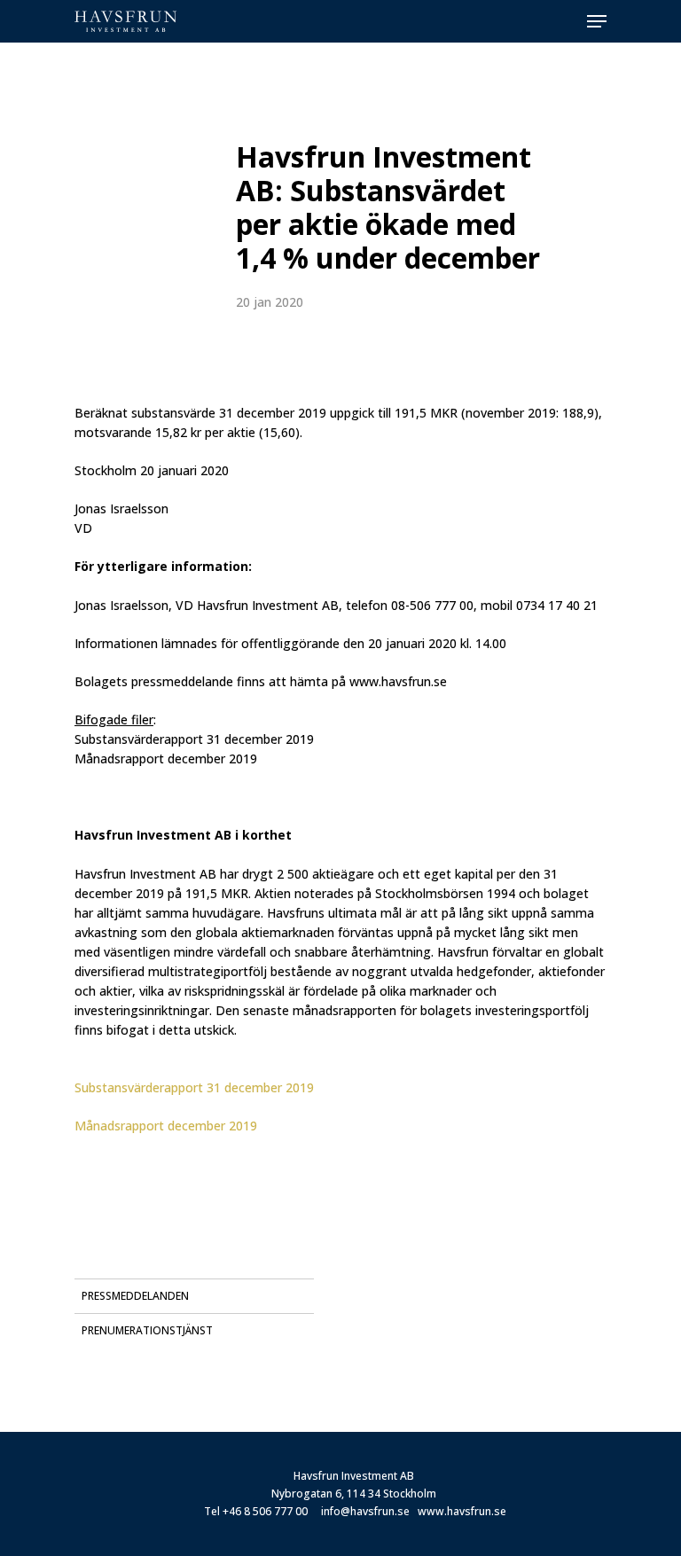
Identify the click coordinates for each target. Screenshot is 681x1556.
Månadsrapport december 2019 (165, 1125)
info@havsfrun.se (365, 1511)
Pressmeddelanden (135, 1295)
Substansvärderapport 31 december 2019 (194, 1087)
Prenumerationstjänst (147, 1330)
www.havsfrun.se (462, 1511)
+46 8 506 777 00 (265, 1511)
